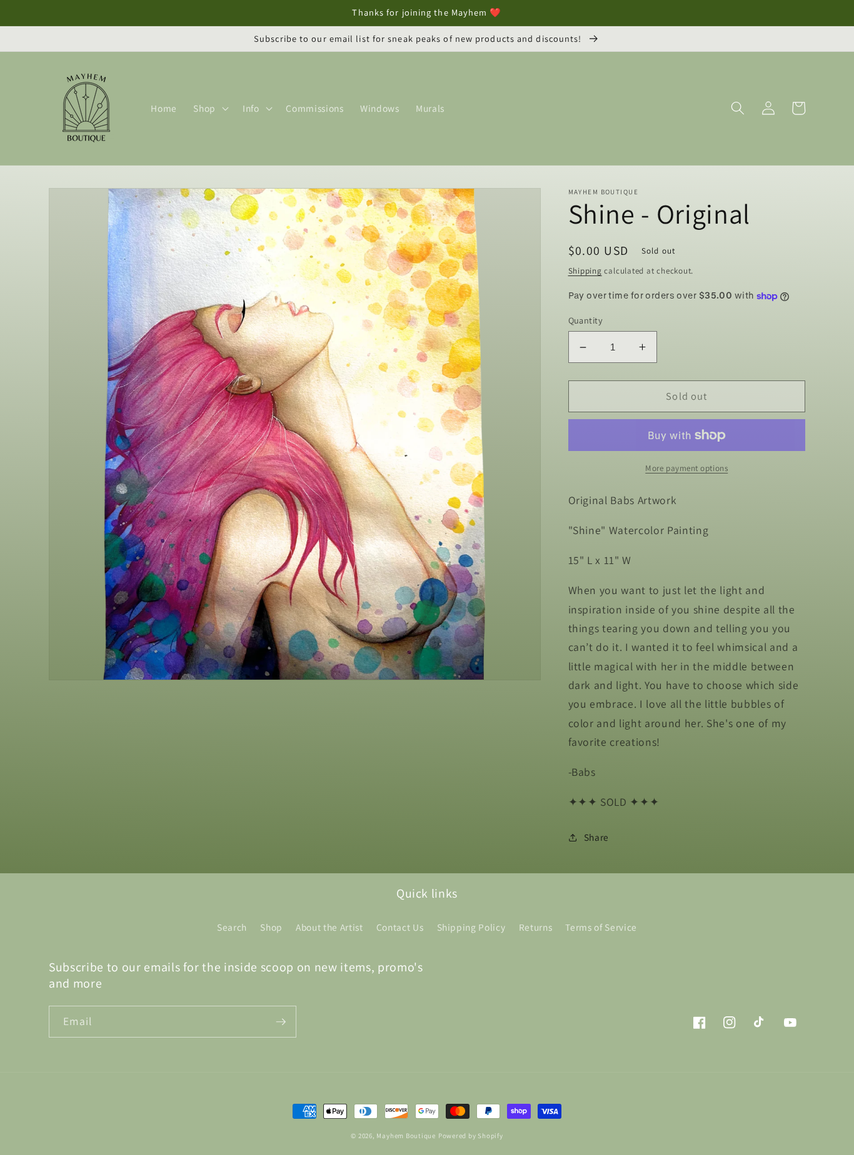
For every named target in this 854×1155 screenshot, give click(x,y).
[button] (209, 108)
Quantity (585, 320)
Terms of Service (601, 927)
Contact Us (400, 927)
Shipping (585, 270)
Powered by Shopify (470, 1135)
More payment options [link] (686, 468)
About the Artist (329, 927)
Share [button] (596, 837)
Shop (271, 927)
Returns (536, 927)
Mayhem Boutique (406, 1135)
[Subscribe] (281, 1022)
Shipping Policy (471, 927)
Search (232, 927)
